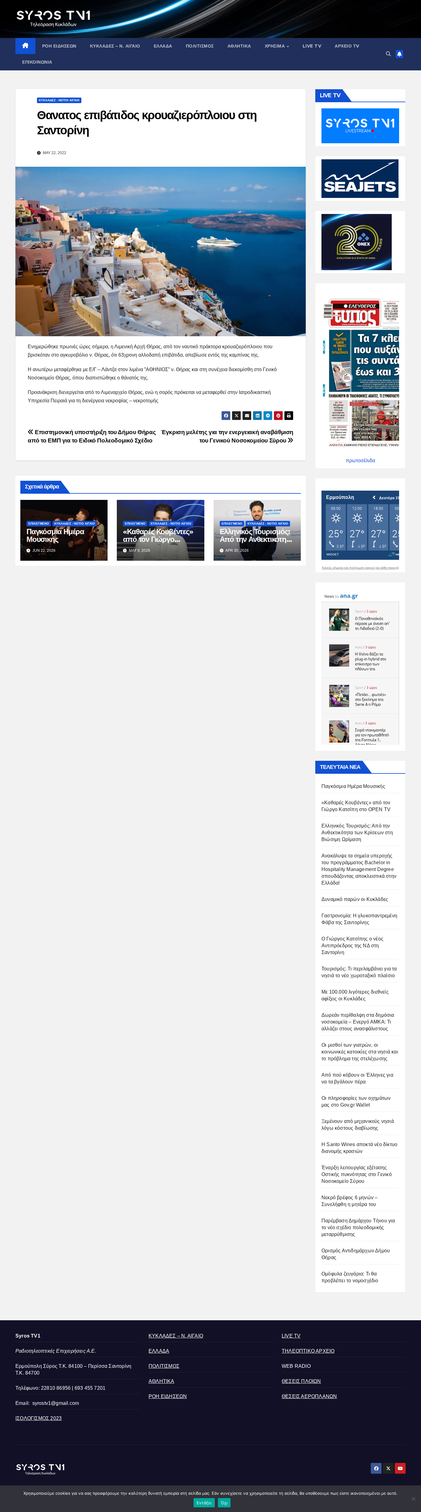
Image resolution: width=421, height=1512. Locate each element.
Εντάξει (204, 1502)
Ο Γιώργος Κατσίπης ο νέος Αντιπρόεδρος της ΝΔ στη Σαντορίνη (352, 945)
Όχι (224, 1502)
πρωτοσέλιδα (360, 460)
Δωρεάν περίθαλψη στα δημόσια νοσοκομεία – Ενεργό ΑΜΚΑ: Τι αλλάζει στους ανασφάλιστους (357, 1021)
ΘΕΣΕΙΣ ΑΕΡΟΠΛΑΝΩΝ (309, 1396)
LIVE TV (312, 46)
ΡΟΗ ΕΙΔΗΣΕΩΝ (59, 46)
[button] (388, 54)
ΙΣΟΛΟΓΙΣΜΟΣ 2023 (38, 1418)
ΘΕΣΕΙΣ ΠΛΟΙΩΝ (301, 1381)
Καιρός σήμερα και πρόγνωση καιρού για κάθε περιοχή (360, 567)
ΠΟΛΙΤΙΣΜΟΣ (200, 46)
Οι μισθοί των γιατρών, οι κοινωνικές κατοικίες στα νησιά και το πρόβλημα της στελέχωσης (359, 1051)
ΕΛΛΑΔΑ (163, 46)
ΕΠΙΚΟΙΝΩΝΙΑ (37, 62)
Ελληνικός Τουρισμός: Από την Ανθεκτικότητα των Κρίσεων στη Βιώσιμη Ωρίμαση (357, 832)
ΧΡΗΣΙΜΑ (275, 46)
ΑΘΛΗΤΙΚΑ (239, 46)
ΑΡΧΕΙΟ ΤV (347, 46)
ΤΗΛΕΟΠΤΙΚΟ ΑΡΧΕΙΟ (308, 1351)
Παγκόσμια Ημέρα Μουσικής (55, 535)
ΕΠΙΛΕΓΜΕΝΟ (38, 523)
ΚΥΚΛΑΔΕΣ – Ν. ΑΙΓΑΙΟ (115, 46)
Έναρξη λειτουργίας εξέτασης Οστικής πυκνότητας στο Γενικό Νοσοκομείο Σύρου (356, 1174)
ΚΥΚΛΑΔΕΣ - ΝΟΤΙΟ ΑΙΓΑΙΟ (59, 100)
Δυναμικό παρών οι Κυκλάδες (354, 899)
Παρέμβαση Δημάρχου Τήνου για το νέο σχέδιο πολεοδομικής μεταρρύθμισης (358, 1227)
